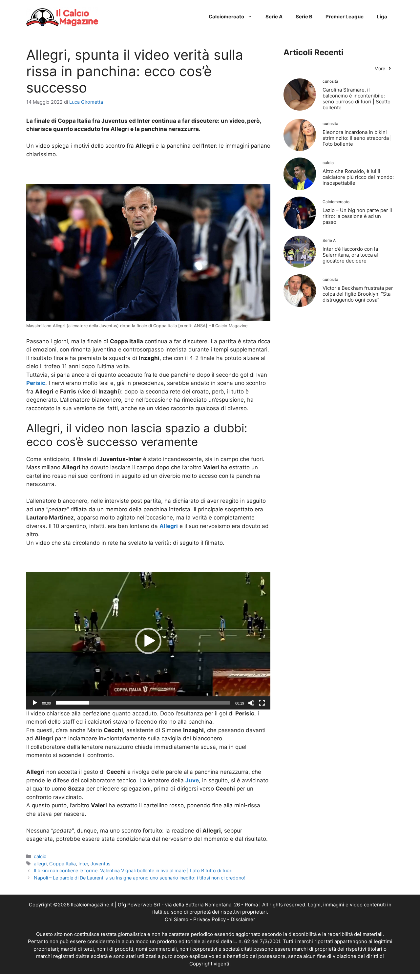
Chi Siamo (176, 919)
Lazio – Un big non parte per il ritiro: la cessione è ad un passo (357, 216)
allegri (40, 863)
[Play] (35, 703)
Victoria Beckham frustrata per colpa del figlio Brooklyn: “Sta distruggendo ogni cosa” (358, 294)
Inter (83, 863)
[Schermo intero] (262, 703)
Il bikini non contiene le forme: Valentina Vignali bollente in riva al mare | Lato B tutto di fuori (133, 870)
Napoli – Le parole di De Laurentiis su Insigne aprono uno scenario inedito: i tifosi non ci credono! (139, 877)
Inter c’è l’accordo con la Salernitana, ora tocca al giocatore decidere (350, 255)
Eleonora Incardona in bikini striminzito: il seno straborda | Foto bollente (357, 138)
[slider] (143, 703)
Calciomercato (226, 16)
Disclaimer (243, 919)
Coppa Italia (62, 863)
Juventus (101, 863)
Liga (382, 16)
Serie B (304, 16)
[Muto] (251, 703)
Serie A (274, 16)
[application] (148, 640)
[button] (148, 641)
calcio (40, 856)
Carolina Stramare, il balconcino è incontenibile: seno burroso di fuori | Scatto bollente (356, 99)
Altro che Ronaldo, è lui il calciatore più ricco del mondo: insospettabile (358, 177)
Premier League (345, 16)
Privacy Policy (209, 919)
